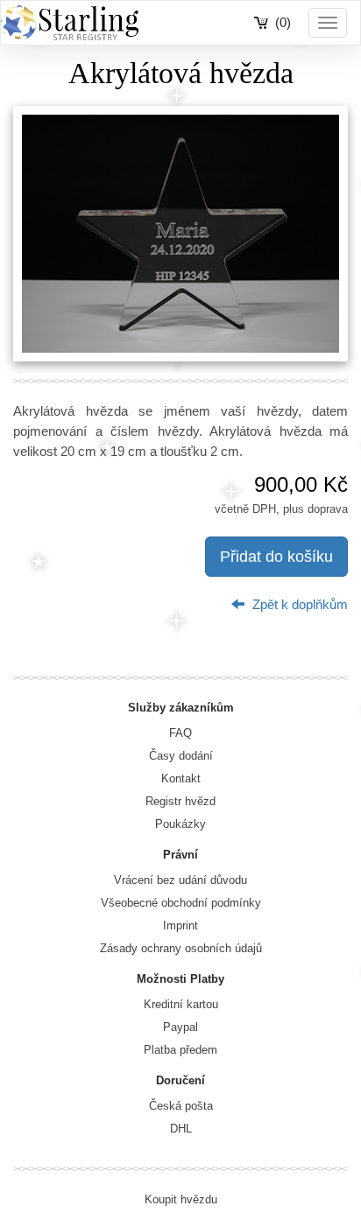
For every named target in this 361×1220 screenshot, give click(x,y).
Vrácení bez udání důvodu (180, 880)
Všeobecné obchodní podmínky (181, 902)
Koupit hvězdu (181, 1199)
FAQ (180, 733)
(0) (283, 22)
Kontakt (181, 778)
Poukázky (180, 824)
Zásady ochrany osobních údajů (181, 948)
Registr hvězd (180, 801)
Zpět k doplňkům (298, 604)
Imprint (180, 925)
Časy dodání (181, 755)
